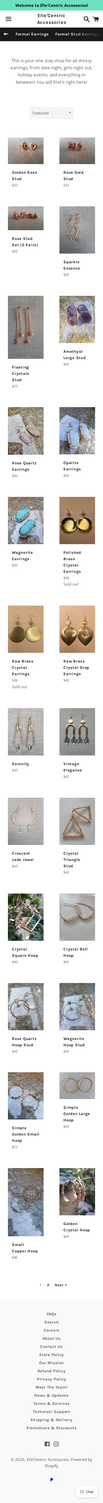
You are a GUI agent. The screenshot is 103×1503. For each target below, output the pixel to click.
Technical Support (51, 1411)
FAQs (52, 1314)
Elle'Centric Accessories (51, 19)
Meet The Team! (52, 1387)
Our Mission (51, 1362)
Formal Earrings (32, 34)
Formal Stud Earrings (77, 34)
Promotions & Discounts (51, 1428)
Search (51, 1322)
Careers (51, 1330)
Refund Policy (52, 1371)
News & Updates (51, 1395)
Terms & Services (51, 1403)
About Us (52, 1338)
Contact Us (51, 1346)
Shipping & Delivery (51, 1419)
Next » (61, 1285)
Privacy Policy (51, 1379)
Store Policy (51, 1354)
